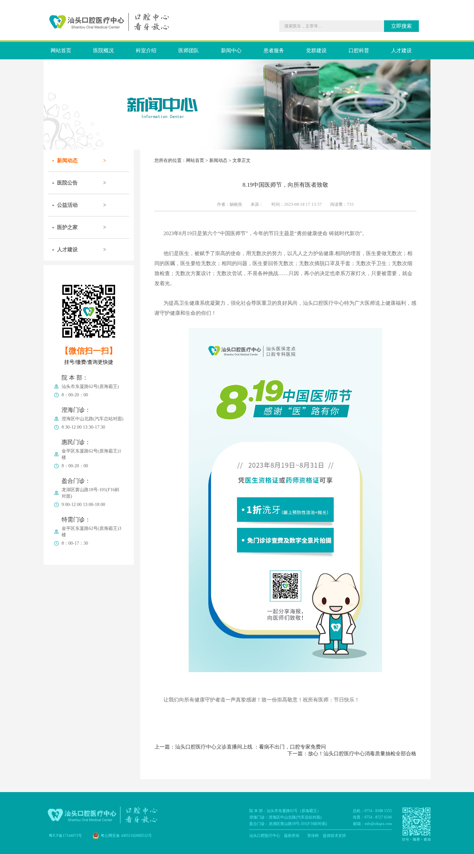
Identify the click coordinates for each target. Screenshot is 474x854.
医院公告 (67, 182)
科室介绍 (146, 50)
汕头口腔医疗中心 (264, 835)
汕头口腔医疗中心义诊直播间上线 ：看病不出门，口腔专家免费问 (250, 747)
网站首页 (61, 50)
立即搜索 (401, 26)
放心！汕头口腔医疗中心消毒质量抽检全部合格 (362, 753)
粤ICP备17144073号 (65, 835)
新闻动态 (67, 160)
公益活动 (67, 205)
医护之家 (67, 227)
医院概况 (103, 50)
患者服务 (273, 50)
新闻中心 (231, 50)
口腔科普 (359, 50)
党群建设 (316, 50)
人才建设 (401, 50)
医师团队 (188, 50)
